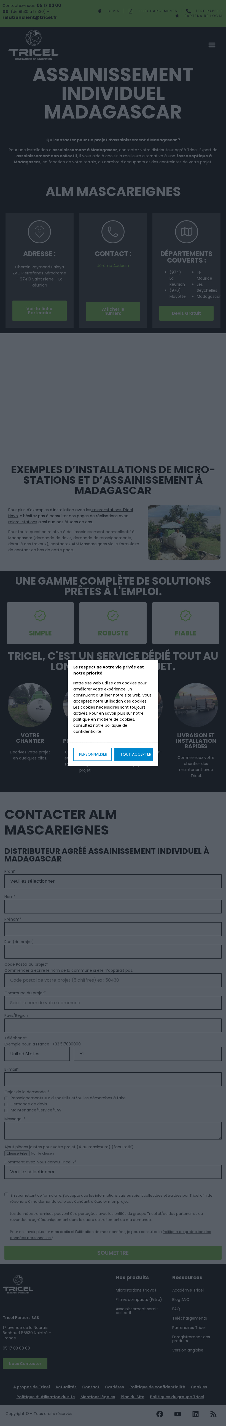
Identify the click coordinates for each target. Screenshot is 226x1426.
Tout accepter (135, 754)
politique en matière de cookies (103, 719)
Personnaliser (93, 754)
